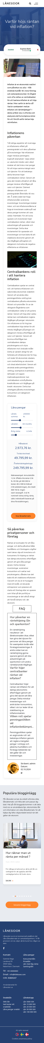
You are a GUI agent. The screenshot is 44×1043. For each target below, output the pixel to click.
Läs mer (8, 880)
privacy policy (27, 1039)
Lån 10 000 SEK (29, 1004)
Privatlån (26, 961)
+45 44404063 (12, 971)
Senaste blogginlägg (22, 905)
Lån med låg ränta (30, 964)
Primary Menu (36, 3)
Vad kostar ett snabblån (8, 1005)
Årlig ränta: (21, 431)
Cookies (15, 1039)
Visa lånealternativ (23, 516)
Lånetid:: (21, 424)
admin (32, 763)
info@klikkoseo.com (18, 974)
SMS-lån (6, 1002)
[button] (13, 896)
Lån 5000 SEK (28, 1002)
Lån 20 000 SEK (29, 1007)
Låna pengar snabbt (11, 1009)
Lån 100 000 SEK (30, 1012)
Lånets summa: (20, 415)
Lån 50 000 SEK (29, 1009)
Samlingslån (28, 966)
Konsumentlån (29, 959)
